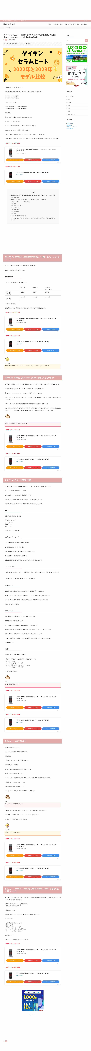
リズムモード (17, 207)
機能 (15, 203)
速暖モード (16, 209)
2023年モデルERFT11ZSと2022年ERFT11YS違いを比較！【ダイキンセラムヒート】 (33, 195)
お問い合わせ (70, 128)
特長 (15, 213)
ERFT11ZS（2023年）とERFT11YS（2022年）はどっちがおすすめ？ (29, 199)
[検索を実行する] (86, 40)
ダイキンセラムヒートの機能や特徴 (20, 201)
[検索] (87, 21)
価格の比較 (16, 197)
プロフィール (70, 123)
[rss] (85, 21)
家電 (6, 39)
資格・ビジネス (71, 114)
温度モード (16, 211)
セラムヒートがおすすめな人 (18, 215)
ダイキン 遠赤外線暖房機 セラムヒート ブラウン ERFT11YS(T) (32, 172)
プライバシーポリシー (72, 126)
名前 (69, 99)
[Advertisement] (45, 10)
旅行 (69, 108)
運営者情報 (69, 125)
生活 (69, 111)
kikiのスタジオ (9, 24)
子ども (69, 102)
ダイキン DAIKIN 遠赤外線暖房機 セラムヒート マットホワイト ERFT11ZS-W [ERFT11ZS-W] (36, 150)
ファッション (71, 96)
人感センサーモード (18, 205)
